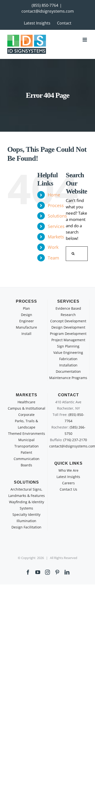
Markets (56, 237)
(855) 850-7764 (45, 5)
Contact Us (68, 489)
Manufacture (26, 327)
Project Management (68, 340)
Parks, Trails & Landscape (26, 424)
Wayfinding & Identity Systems (26, 505)
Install (26, 333)
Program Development (68, 333)
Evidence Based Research (68, 311)
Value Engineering (68, 352)
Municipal (26, 439)
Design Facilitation (26, 527)
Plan (26, 308)
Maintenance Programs (68, 377)
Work (53, 247)
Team (53, 258)
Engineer (26, 321)
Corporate (26, 414)
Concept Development (68, 321)
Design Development (68, 327)
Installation (68, 365)
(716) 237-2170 (75, 439)
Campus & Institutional (26, 408)
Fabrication (68, 358)
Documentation (68, 371)
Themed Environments (26, 433)
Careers (68, 483)
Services (56, 226)
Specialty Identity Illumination (26, 517)
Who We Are (68, 470)
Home (54, 195)
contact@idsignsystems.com (47, 11)
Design (26, 314)
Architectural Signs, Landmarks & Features (26, 492)
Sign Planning (68, 346)
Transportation (26, 446)
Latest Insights (68, 476)
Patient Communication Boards (26, 458)
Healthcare (26, 402)
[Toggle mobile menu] (85, 39)
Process (56, 205)
